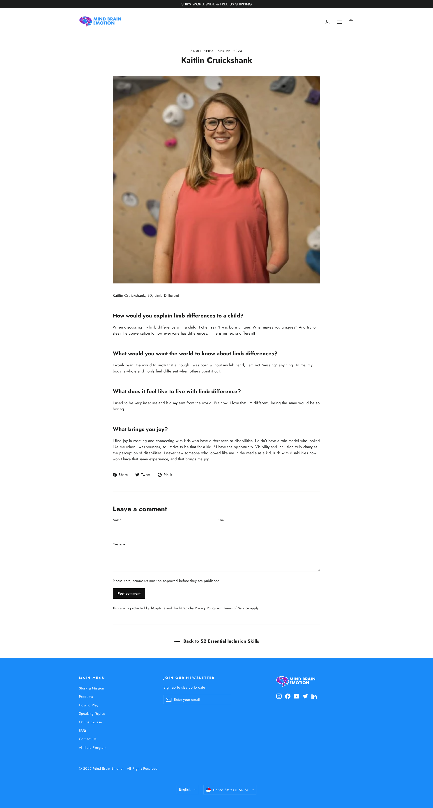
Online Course (90, 722)
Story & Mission (91, 688)
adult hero (202, 51)
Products (86, 696)
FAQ (82, 730)
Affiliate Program (92, 747)
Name (117, 520)
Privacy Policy (205, 608)
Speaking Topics (92, 713)
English (185, 789)
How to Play (89, 705)
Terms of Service (236, 608)
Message (119, 544)
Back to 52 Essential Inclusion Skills (220, 641)
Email (222, 520)
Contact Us (87, 739)
